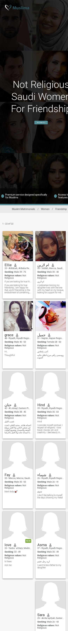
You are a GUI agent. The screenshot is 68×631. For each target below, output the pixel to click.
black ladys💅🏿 (11, 491)
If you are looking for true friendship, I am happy (18, 281)
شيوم (39, 491)
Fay (7, 475)
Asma (42, 545)
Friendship (61, 209)
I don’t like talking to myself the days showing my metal (50, 496)
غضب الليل (9, 421)
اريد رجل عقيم (43, 561)
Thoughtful (10, 355)
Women (45, 209)
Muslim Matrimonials (23, 209)
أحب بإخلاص (42, 351)
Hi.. (6, 351)
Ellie (8, 265)
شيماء (41, 475)
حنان (8, 405)
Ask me (8, 565)
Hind (41, 405)
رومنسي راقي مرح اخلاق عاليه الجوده (50, 356)
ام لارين (43, 265)
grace (9, 335)
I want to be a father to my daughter (49, 566)
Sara (41, 615)
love (8, 545)
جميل (41, 335)
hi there (8, 561)
